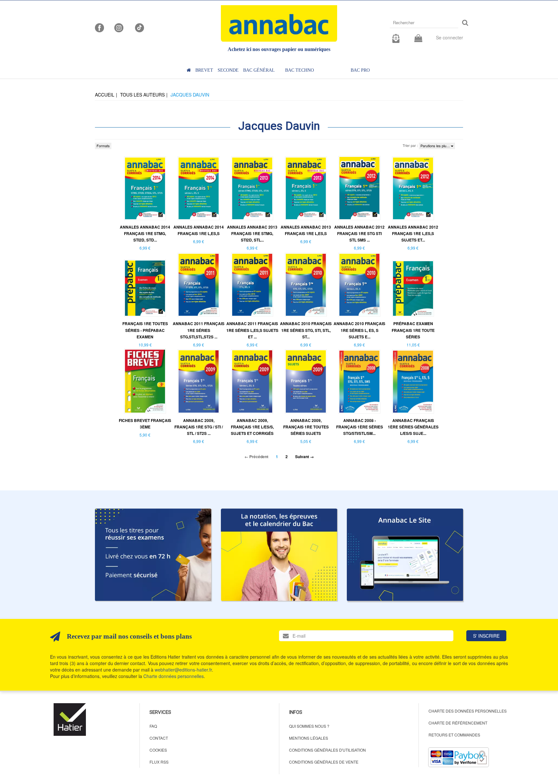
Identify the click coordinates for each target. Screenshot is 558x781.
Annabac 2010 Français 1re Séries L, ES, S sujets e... (359, 330)
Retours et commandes (454, 734)
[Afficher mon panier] (418, 39)
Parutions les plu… (435, 145)
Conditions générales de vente (323, 762)
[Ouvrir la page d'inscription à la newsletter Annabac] (395, 37)
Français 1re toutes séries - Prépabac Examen (145, 330)
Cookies (158, 750)
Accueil (104, 94)
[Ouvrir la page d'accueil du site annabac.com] (405, 555)
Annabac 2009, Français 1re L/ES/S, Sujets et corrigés (252, 426)
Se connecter (449, 37)
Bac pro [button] (360, 70)
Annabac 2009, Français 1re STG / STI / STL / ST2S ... (198, 426)
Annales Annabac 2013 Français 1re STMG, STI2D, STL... (252, 233)
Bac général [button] (259, 70)
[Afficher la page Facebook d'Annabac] (99, 27)
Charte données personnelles (173, 676)
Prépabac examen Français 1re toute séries (413, 330)
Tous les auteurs (142, 94)
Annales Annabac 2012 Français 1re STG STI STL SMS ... (359, 233)
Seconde (228, 70)
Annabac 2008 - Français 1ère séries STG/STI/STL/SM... (359, 426)
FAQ (153, 726)
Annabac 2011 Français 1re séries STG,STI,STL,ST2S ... (198, 330)
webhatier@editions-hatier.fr (183, 669)
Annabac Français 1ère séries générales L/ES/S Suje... (413, 426)
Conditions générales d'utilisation (327, 750)
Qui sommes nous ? (309, 726)
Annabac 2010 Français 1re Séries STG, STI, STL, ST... (306, 330)
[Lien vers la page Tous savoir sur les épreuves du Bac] (279, 555)
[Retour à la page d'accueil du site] (279, 23)
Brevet (204, 70)
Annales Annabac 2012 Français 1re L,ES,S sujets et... (413, 233)
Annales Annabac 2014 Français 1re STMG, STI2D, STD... (145, 233)
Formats (103, 145)
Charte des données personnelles (468, 711)
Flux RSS (159, 762)
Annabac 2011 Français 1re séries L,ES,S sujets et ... (252, 330)
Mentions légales (308, 738)
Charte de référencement (458, 722)
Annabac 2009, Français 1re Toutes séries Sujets (306, 426)
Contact (159, 738)
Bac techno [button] (299, 70)
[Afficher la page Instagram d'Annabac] (118, 27)
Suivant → (304, 456)
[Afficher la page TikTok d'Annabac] (139, 27)
